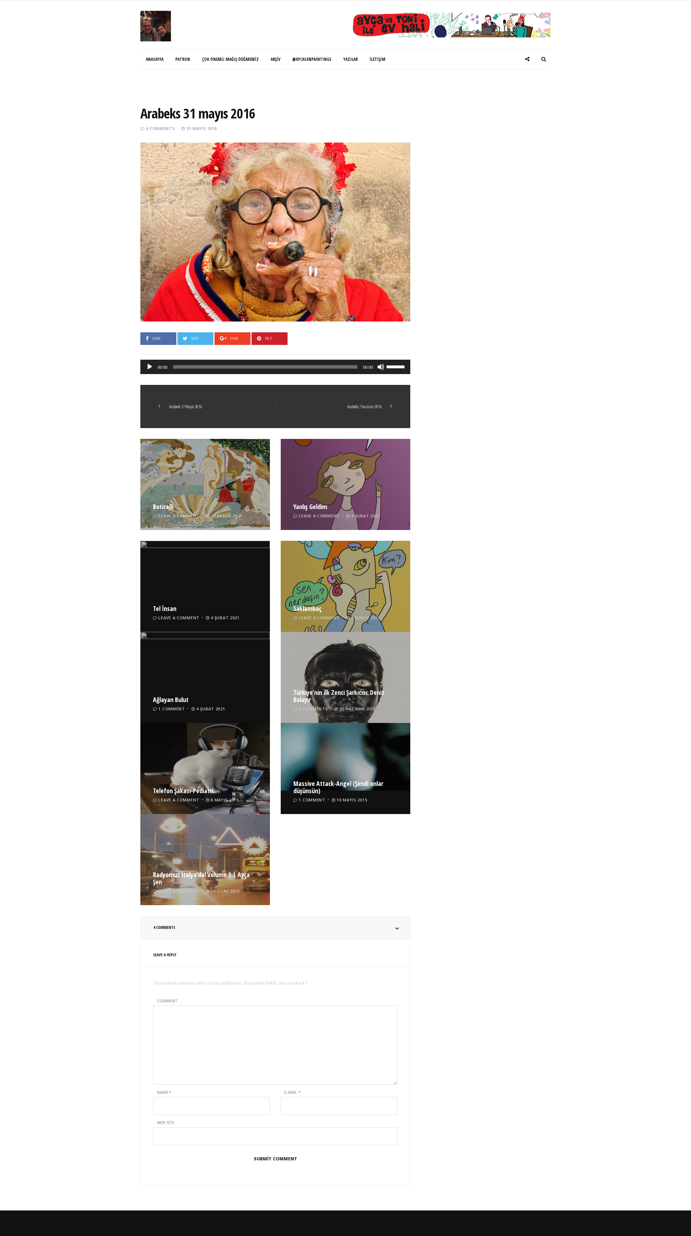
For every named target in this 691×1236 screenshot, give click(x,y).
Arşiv (275, 59)
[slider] (397, 366)
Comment (167, 1000)
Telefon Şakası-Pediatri (183, 790)
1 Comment (171, 708)
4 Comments (160, 128)
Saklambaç (307, 608)
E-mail (292, 1092)
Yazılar (350, 59)
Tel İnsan (164, 608)
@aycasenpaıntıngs (311, 59)
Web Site (165, 1122)
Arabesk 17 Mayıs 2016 (185, 406)
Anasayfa (154, 59)
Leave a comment (178, 515)
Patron (182, 59)
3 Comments (313, 708)
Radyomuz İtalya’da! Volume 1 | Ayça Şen (201, 878)
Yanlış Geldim (310, 506)
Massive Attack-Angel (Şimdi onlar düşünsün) (338, 787)
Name (164, 1092)
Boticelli (163, 506)
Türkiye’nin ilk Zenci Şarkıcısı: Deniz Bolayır (338, 696)
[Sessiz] (380, 366)
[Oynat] (149, 366)
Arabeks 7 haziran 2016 (364, 406)
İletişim (377, 59)
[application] (275, 367)
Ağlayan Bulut (171, 699)
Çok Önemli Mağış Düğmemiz (230, 59)
